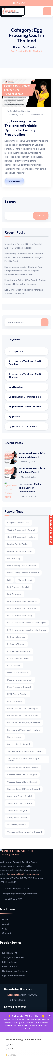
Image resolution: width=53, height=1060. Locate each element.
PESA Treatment (14, 701)
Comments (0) (36, 114)
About (5, 923)
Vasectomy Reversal (16, 824)
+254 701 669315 (16, 999)
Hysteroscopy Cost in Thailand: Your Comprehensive (30, 488)
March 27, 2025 (28, 461)
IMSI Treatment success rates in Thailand (26, 630)
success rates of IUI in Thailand (22, 782)
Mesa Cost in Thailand (17, 672)
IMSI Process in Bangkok (18, 587)
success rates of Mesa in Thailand (23, 789)
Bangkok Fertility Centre (18, 522)
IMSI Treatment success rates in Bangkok (26, 622)
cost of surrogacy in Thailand (21, 537)
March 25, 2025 (28, 496)
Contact (6, 933)
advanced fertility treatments (23, 874)
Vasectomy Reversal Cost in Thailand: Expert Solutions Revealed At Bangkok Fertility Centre (24, 257)
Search (10, 202)
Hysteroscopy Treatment (15, 971)
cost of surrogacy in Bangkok (21, 530)
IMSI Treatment (14, 594)
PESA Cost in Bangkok (17, 694)
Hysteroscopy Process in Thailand (23, 572)
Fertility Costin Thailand (18, 544)
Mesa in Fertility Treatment (19, 680)
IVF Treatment (9, 952)
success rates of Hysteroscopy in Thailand (23, 759)
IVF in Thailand (13, 665)
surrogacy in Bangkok (17, 810)
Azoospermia (16, 351)
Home (16, 47)
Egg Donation (16, 386)
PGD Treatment (10, 966)
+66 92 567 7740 (12, 898)
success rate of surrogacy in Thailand (25, 751)
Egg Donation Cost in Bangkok (25, 396)
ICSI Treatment (10, 961)
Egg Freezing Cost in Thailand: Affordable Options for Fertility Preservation (21, 128)
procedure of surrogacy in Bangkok (23, 722)
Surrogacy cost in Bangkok (19, 796)
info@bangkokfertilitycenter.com (20, 893)
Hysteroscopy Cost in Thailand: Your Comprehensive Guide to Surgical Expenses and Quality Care (23, 270)
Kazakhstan (13, 994)
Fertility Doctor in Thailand (19, 551)
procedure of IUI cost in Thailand (22, 715)
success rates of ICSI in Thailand (22, 767)
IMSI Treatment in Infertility (19, 615)
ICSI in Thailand (25, 580)
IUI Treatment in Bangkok (18, 651)
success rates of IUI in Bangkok (22, 774)
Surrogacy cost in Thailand (20, 803)
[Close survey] (49, 1015)
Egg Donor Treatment (13, 975)
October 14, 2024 (15, 114)
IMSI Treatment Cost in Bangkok (22, 601)
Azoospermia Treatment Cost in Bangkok (25, 363)
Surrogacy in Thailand (17, 817)
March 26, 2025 (28, 477)
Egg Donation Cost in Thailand (25, 406)
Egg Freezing (29, 47)
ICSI (9, 580)
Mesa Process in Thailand (19, 687)
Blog (4, 928)
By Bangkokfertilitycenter (18, 111)
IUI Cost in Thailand (16, 644)
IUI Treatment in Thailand (18, 658)
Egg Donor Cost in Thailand (23, 426)
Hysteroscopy (13, 558)
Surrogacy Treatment (13, 957)
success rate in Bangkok (18, 744)
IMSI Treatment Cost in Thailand (22, 608)
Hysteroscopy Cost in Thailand (21, 565)
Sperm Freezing (14, 737)
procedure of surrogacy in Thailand (23, 730)
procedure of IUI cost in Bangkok (22, 708)
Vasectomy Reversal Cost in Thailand (24, 832)
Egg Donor (14, 416)
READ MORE (14, 181)
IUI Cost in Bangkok (16, 637)
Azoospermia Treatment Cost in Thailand (25, 375)
